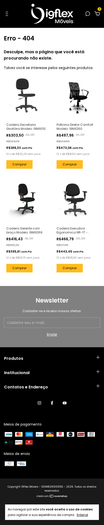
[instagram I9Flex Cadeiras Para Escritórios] (39, 403)
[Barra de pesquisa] (87, 14)
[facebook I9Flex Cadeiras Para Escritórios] (52, 403)
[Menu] (8, 14)
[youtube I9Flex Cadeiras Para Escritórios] (65, 403)
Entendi (82, 515)
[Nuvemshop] (52, 496)
